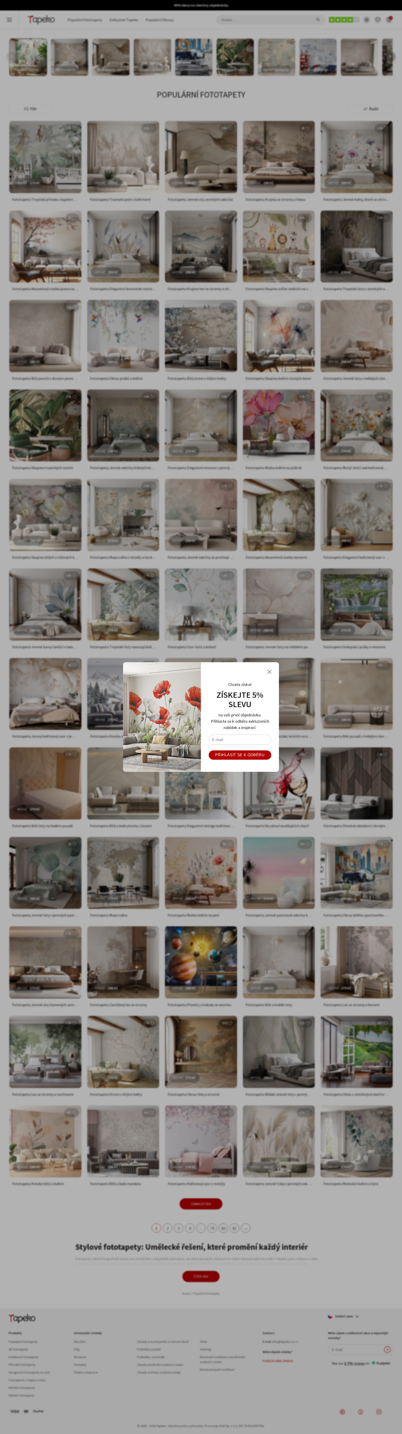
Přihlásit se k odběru (240, 755)
